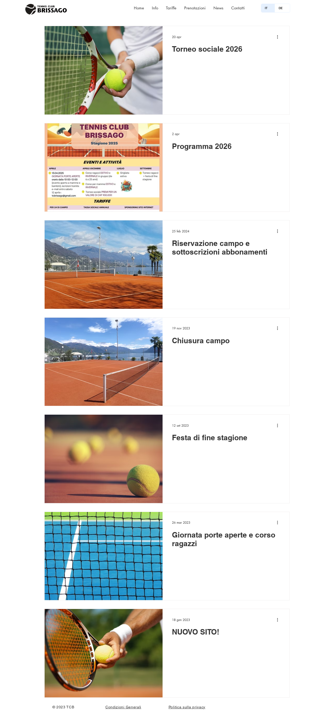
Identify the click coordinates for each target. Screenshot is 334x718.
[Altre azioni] (279, 37)
